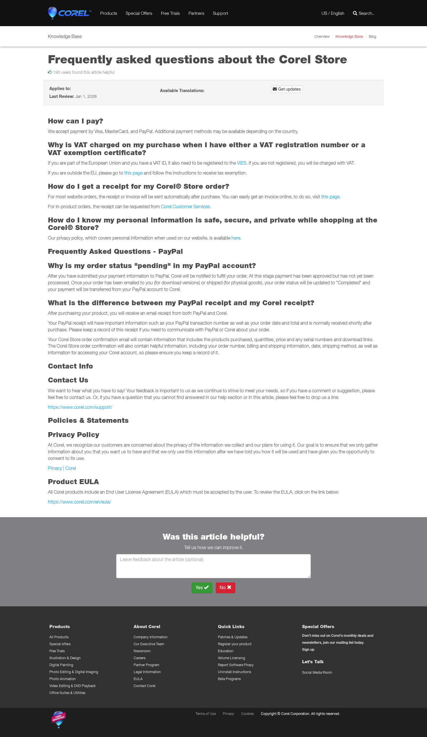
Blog (372, 36)
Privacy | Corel (62, 468)
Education (226, 651)
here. (236, 237)
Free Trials (170, 13)
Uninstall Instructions (234, 672)
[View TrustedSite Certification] (86, 720)
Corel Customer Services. (186, 206)
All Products (59, 637)
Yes (199, 588)
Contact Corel (144, 686)
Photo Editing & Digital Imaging (73, 672)
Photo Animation (62, 679)
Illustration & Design (65, 658)
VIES (241, 163)
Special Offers (139, 13)
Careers (140, 658)
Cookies (247, 713)
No (223, 588)
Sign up (308, 649)
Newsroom (142, 651)
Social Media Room (317, 672)
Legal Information (147, 672)
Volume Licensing (231, 658)
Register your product (235, 644)
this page (133, 172)
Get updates (289, 89)
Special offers (60, 644)
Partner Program (146, 665)
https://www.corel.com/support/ (80, 407)
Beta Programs (229, 679)
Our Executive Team (149, 644)
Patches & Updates (232, 637)
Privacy (228, 713)
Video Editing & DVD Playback (72, 686)
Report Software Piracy (236, 665)
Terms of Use (205, 713)
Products (108, 13)
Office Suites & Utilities (67, 693)
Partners (196, 13)
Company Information (151, 637)
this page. (331, 196)
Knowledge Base (349, 36)
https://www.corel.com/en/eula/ (79, 501)
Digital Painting (61, 665)
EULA (138, 679)
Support (220, 13)
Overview (322, 36)
